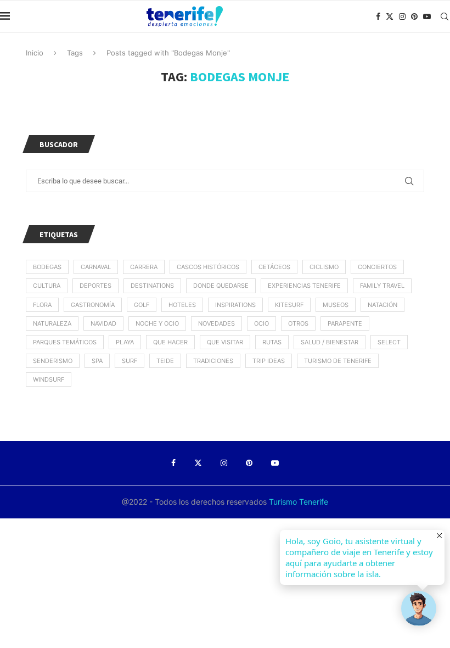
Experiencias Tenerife (304, 285)
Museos (335, 305)
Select (389, 342)
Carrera (144, 267)
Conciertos (377, 267)
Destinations (152, 285)
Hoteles (182, 305)
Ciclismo (324, 267)
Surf (129, 361)
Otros (298, 323)
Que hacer (170, 342)
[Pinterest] (414, 16)
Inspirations (235, 305)
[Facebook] (378, 16)
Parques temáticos (65, 342)
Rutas (272, 342)
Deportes (95, 285)
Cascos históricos (208, 267)
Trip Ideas (268, 361)
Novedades (216, 323)
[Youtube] (427, 16)
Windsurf (48, 379)
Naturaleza (52, 323)
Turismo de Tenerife (338, 361)
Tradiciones (213, 361)
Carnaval (96, 267)
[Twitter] (389, 16)
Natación (382, 305)
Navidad (103, 323)
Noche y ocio (157, 323)
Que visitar (225, 342)
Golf (141, 305)
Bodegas (47, 267)
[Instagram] (402, 16)
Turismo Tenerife (297, 501)
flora (42, 305)
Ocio (261, 323)
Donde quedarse (221, 285)
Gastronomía (93, 305)
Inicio (34, 52)
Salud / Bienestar (329, 342)
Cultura (46, 285)
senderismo (52, 361)
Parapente (345, 323)
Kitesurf (289, 305)
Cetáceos (274, 267)
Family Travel (382, 285)
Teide (165, 361)
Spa (97, 361)
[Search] (444, 16)
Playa (125, 342)
